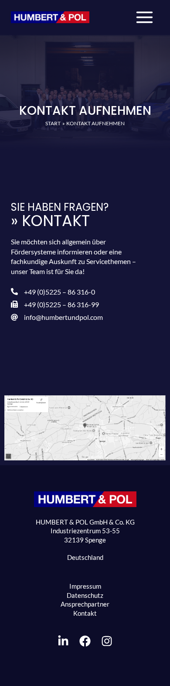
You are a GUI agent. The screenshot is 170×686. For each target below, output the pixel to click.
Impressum (85, 586)
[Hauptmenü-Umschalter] (144, 17)
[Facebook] (85, 641)
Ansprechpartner (85, 604)
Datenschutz (85, 595)
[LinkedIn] (63, 641)
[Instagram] (106, 641)
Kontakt (85, 613)
